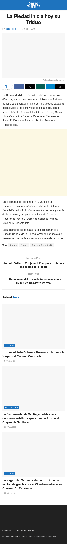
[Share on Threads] (60, 86)
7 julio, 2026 (9, 361)
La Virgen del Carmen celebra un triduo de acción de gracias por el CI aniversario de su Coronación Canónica (32, 484)
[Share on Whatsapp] (40, 86)
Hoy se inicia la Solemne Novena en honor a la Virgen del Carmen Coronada (33, 354)
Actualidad (11, 407)
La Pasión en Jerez (18, 536)
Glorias (9, 345)
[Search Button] (63, 5)
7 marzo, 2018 (28, 28)
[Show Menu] (3, 5)
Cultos (13, 245)
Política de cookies (25, 530)
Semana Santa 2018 (42, 245)
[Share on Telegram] (50, 86)
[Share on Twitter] (30, 86)
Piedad (24, 245)
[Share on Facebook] (19, 86)
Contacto (6, 530)
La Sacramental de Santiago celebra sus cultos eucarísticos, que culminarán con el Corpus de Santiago (30, 418)
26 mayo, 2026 (10, 427)
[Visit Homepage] (33, 5)
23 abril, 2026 (10, 493)
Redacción (10, 28)
